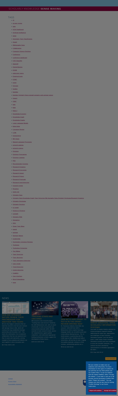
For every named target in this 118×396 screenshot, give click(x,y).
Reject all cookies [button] (95, 390)
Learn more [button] (92, 386)
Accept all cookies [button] (110, 390)
